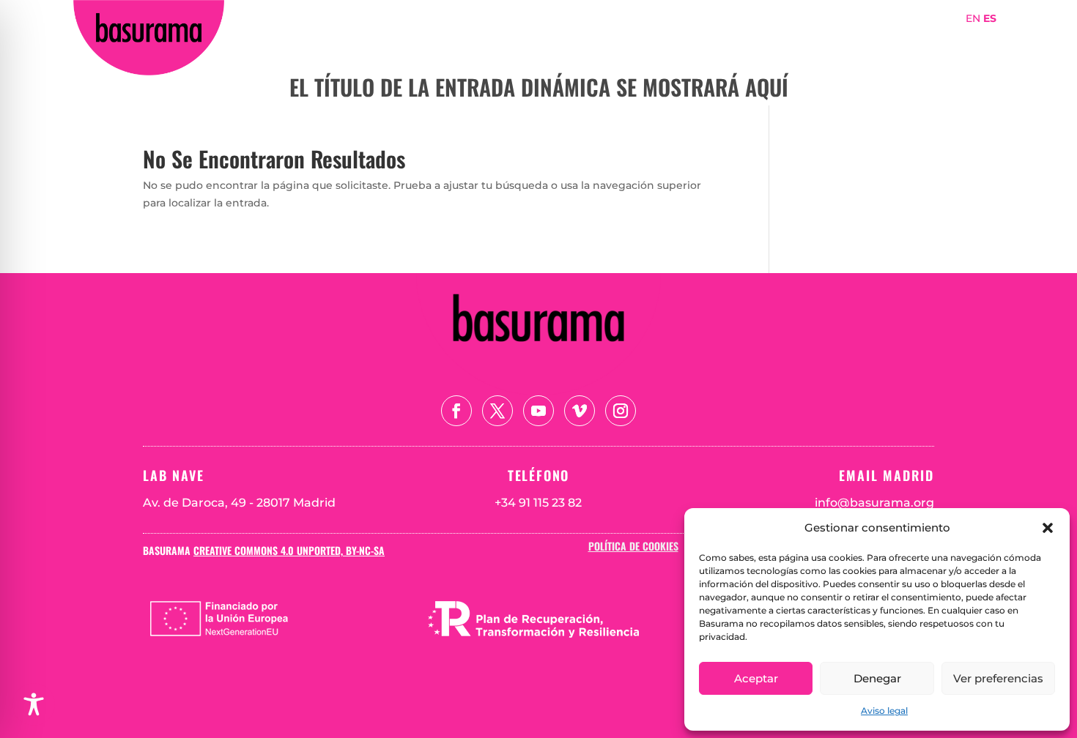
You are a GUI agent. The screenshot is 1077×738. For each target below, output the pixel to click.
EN (973, 18)
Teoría (929, 39)
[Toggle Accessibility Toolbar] (33, 704)
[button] (1047, 528)
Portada (626, 39)
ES (989, 18)
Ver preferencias (998, 678)
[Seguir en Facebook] (456, 410)
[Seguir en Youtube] (538, 410)
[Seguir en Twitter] (497, 410)
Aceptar (756, 678)
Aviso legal (884, 710)
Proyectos (812, 39)
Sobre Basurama (716, 39)
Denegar (877, 678)
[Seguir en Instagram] (620, 410)
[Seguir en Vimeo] (579, 410)
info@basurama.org (874, 503)
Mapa (874, 39)
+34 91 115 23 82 (538, 503)
